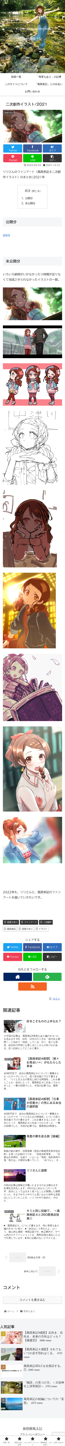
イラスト (43, 929)
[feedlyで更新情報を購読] (47, 977)
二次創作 (47, 922)
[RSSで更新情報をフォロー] (32, 986)
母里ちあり (12, 922)
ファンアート (30, 922)
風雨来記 (11, 929)
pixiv (6, 234)
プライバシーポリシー (32, 1434)
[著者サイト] (17, 977)
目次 (28, 190)
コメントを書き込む (33, 1299)
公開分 (29, 198)
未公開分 (30, 203)
